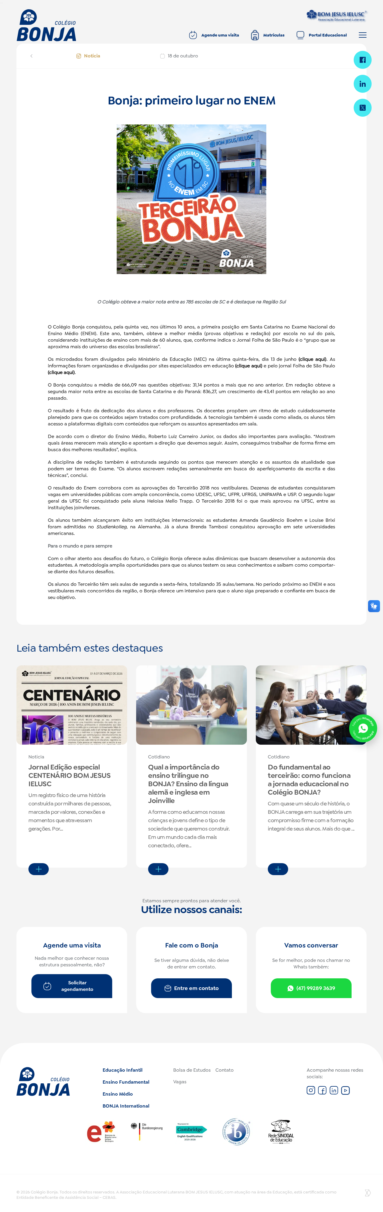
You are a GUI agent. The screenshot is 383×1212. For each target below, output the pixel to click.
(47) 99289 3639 (316, 988)
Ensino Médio (118, 1094)
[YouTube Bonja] (345, 1093)
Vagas (179, 1082)
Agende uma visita (220, 35)
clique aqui (312, 359)
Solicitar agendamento (77, 986)
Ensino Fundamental (126, 1082)
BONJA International (126, 1106)
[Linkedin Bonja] (333, 1093)
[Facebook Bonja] (322, 1093)
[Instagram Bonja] (311, 1093)
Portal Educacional (328, 35)
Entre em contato (196, 988)
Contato (224, 1070)
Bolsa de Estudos (192, 1070)
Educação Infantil (122, 1070)
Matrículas (274, 35)
